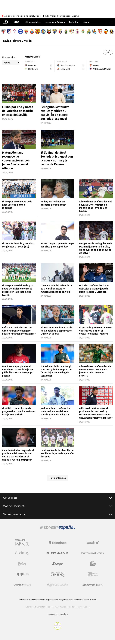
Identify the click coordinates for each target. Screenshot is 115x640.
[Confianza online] (57, 628)
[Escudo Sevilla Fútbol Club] (100, 31)
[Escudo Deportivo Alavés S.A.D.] (20, 31)
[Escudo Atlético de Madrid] (9, 31)
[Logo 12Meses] (93, 574)
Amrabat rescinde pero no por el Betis (21, 16)
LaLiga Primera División (17, 40)
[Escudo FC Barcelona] (37, 31)
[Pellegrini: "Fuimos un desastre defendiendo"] (57, 188)
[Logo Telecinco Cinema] (57, 574)
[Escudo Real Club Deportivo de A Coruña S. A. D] (77, 31)
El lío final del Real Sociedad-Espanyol (62, 16)
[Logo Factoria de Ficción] (92, 553)
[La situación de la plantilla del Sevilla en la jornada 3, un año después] (57, 437)
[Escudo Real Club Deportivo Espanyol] (31, 31)
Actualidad (10, 497)
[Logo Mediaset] (57, 529)
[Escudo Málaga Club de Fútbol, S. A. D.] (54, 31)
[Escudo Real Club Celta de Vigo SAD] (14, 31)
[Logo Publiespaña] (57, 585)
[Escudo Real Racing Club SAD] (66, 31)
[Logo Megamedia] (59, 614)
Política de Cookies (88, 599)
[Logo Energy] (57, 564)
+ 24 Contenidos (57, 477)
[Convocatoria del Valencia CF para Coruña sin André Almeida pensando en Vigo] (57, 272)
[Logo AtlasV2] (22, 585)
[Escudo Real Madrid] (88, 31)
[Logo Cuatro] (93, 542)
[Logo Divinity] (22, 553)
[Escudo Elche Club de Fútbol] (26, 31)
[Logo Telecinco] (57, 542)
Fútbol (16, 22)
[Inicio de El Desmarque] (5, 21)
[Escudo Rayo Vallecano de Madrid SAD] (71, 31)
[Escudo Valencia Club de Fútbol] (105, 31)
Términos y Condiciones (29, 599)
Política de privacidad (48, 599)
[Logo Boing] (22, 564)
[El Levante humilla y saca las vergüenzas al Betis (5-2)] (19, 230)
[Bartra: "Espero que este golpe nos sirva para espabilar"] (57, 230)
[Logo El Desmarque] (57, 553)
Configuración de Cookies (68, 599)
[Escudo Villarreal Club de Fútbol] (111, 31)
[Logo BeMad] (93, 564)
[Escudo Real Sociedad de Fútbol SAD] (94, 31)
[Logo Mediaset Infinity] (22, 542)
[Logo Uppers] (22, 574)
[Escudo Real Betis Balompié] (83, 31)
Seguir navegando (14, 514)
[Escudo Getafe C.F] (43, 31)
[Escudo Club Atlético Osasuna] (60, 31)
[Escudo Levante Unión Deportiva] (49, 31)
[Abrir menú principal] (110, 21)
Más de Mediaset (13, 506)
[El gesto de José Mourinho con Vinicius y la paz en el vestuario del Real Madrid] (96, 314)
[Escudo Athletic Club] (3, 31)
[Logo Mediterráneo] (92, 585)
